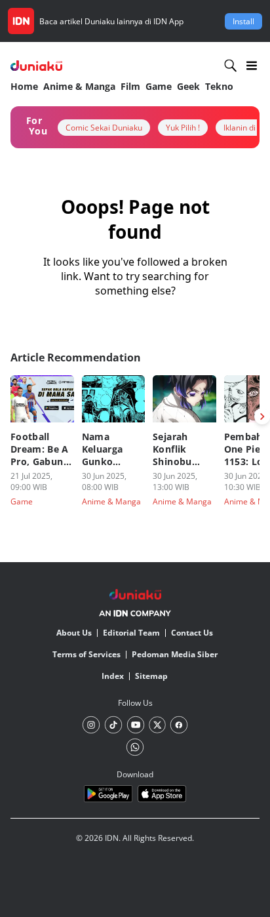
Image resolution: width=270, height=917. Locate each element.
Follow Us (135, 702)
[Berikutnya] (262, 416)
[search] (231, 65)
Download (135, 774)
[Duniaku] (36, 65)
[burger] (252, 65)
